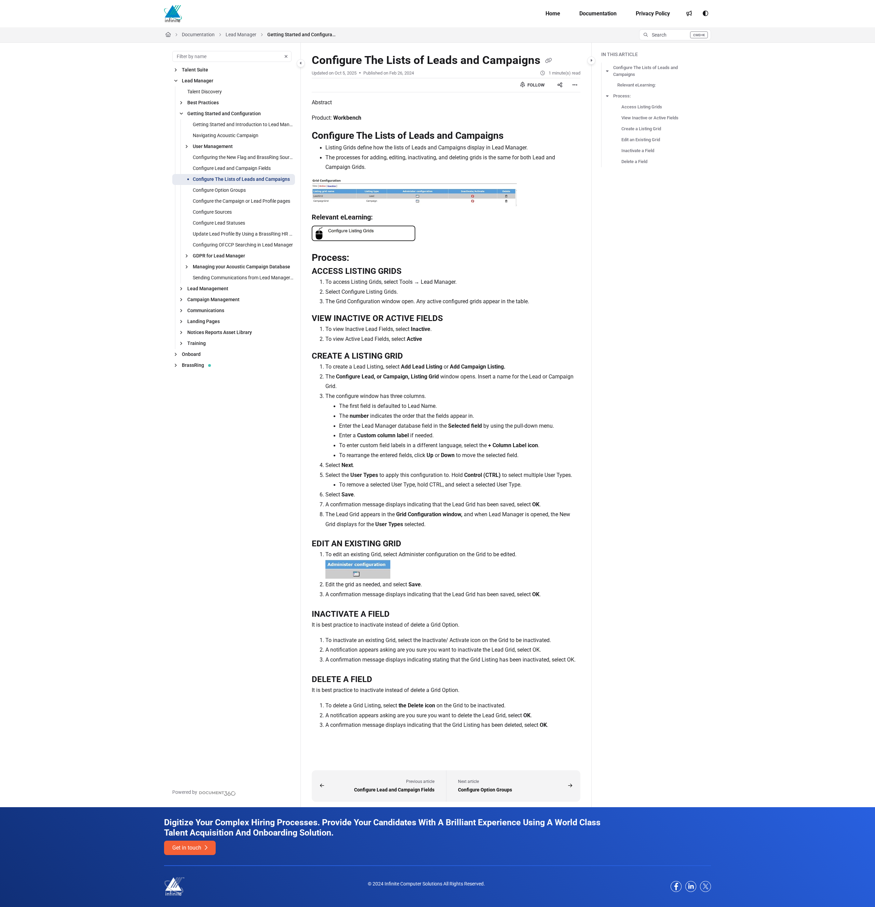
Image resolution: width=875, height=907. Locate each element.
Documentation (198, 34)
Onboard (191, 354)
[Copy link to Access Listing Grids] (412, 271)
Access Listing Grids (641, 106)
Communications (205, 310)
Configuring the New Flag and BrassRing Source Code (243, 157)
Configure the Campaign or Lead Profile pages (241, 201)
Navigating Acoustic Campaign (225, 135)
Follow (535, 85)
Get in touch (187, 847)
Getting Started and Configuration (301, 34)
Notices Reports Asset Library (219, 332)
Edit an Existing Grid (640, 139)
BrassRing (193, 365)
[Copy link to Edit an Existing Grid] (412, 544)
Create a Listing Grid (641, 128)
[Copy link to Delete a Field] (383, 680)
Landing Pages (203, 321)
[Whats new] (689, 13)
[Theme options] (705, 13)
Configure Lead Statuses (219, 223)
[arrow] (607, 71)
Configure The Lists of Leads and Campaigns (241, 179)
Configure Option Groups (219, 190)
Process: (622, 95)
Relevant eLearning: (636, 85)
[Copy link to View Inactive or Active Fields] (453, 319)
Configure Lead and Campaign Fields (232, 168)
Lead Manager (241, 34)
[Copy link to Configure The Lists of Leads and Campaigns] (514, 136)
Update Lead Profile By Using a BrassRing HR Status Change (243, 234)
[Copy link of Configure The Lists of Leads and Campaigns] (548, 60)
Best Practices (203, 102)
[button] (675, 34)
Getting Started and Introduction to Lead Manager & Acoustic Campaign (243, 124)
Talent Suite (195, 69)
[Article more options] (574, 85)
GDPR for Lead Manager (219, 255)
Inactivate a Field (637, 150)
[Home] (173, 13)
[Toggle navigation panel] (301, 63)
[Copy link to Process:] (360, 258)
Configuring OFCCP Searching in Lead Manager (243, 245)
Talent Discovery (204, 91)
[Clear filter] (286, 56)
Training (196, 343)
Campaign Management (213, 299)
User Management (213, 146)
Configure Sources (212, 212)
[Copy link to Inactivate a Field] (400, 614)
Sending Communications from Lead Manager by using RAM (243, 277)
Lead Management (207, 288)
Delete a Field (634, 161)
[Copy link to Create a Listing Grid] (413, 356)
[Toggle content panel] (591, 60)
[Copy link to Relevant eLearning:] (383, 217)
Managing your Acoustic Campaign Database (241, 266)
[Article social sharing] (559, 85)
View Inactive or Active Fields (649, 117)
